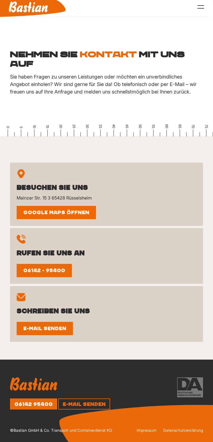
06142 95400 (33, 404)
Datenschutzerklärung (183, 430)
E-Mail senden (44, 328)
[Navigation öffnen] (200, 8)
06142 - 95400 (44, 270)
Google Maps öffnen (56, 212)
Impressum (146, 430)
